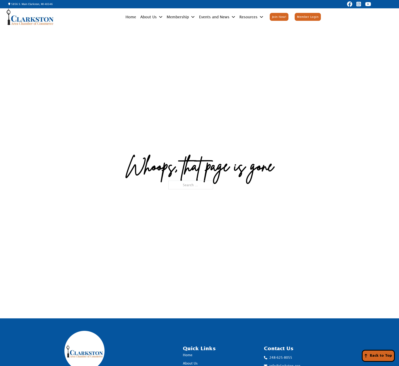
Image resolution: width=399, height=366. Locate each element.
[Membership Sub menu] (193, 17)
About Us (148, 17)
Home (131, 17)
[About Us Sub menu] (161, 17)
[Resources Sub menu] (261, 17)
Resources (248, 17)
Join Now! (279, 17)
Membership (178, 17)
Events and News (214, 17)
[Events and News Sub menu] (233, 17)
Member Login (308, 17)
